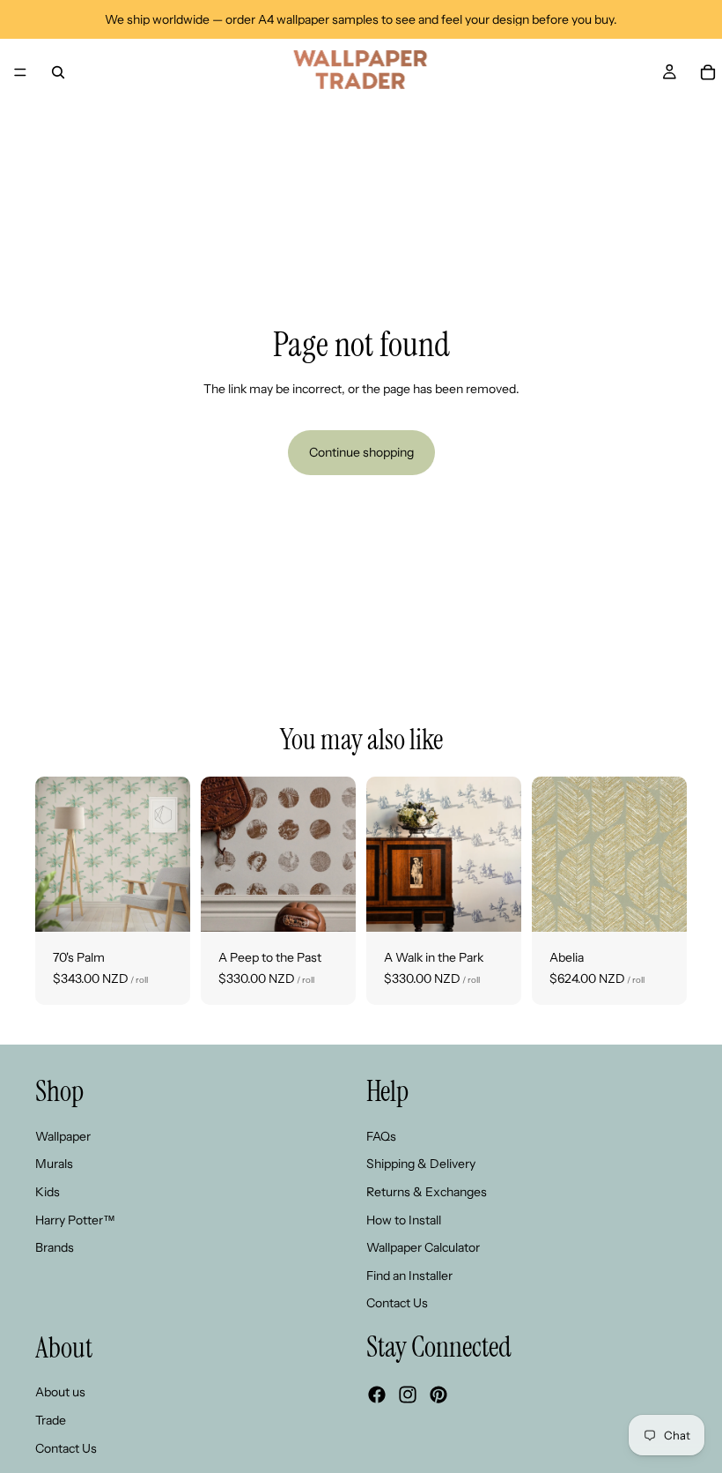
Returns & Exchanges (426, 1192)
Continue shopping (361, 452)
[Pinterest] (438, 1394)
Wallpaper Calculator (423, 1247)
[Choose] (163, 904)
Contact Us (397, 1303)
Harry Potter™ (75, 1220)
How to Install (403, 1220)
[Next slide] (170, 854)
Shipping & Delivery (420, 1164)
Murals (54, 1164)
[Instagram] (407, 1394)
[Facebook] (376, 1394)
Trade (50, 1420)
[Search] (58, 72)
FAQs (381, 1136)
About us (60, 1393)
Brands (54, 1247)
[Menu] (20, 72)
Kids (47, 1192)
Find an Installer (409, 1275)
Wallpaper (63, 1136)
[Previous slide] (54, 854)
